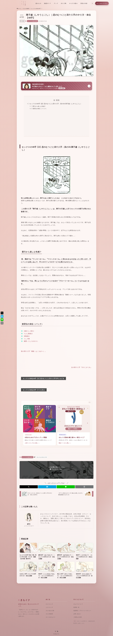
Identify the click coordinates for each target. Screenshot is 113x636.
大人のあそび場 (50, 610)
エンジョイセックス (42, 457)
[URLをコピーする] (84, 486)
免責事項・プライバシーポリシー (82, 610)
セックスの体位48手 (32, 21)
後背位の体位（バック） (40, 108)
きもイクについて (78, 604)
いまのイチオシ (102, 3)
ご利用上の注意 (77, 617)
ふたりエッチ (49, 607)
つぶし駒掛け (28, 333)
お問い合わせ (77, 614)
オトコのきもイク (50, 617)
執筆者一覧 (76, 607)
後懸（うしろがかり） (31, 341)
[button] (29, 486)
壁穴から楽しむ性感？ (39, 106)
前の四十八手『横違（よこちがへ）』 (33, 351)
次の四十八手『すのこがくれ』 (81, 367)
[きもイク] (11, 3)
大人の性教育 (49, 614)
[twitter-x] (55, 631)
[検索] (92, 3)
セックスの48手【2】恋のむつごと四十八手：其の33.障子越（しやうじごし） (55, 104)
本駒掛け (27, 336)
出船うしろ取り (29, 331)
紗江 (29, 524)
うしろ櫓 (27, 339)
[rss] (57, 631)
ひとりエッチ (49, 604)
